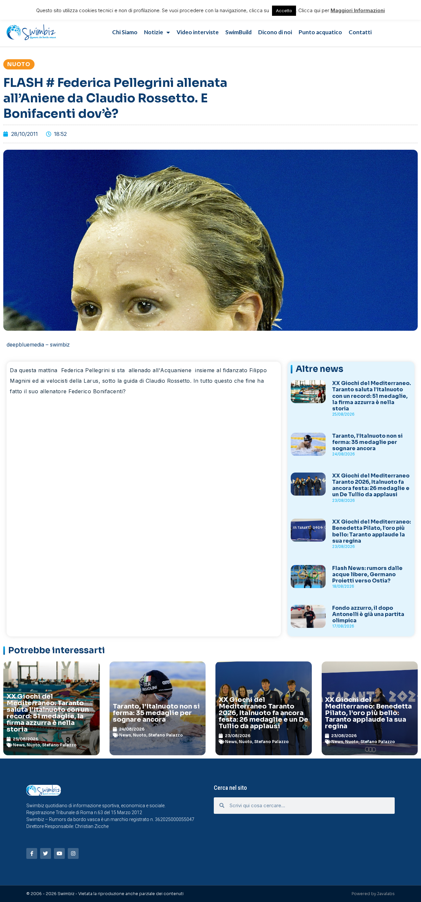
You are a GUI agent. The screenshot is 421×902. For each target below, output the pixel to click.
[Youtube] (59, 853)
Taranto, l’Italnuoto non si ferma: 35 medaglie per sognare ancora (367, 442)
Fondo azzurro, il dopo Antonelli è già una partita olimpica (368, 614)
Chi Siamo (124, 32)
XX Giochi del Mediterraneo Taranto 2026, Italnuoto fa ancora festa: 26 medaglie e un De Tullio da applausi (370, 485)
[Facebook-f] (31, 853)
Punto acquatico (320, 32)
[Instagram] (73, 853)
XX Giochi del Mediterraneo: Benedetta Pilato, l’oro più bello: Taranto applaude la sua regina (371, 531)
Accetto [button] (284, 10)
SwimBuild (238, 32)
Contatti (360, 32)
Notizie (153, 32)
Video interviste (198, 32)
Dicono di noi (275, 32)
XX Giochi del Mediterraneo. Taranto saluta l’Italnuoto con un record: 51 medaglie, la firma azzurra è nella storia (371, 396)
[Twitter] (45, 853)
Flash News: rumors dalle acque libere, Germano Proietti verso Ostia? (367, 574)
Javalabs (386, 893)
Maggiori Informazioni (358, 10)
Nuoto (19, 64)
